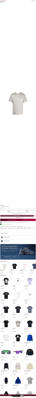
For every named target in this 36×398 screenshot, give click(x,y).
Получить (3, 395)
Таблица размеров (2, 207)
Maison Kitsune (3, 0)
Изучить (33, 395)
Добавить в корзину (17, 215)
